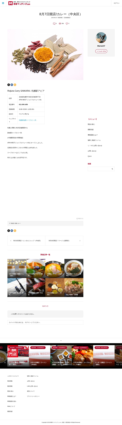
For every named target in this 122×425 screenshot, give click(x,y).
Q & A (89, 156)
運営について (31, 391)
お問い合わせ (92, 151)
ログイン (116, 3)
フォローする (102, 51)
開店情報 (9, 386)
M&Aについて (11, 406)
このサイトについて (13, 376)
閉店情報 (9, 381)
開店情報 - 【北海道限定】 (64, 17)
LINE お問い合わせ (32, 386)
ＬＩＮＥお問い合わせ (95, 145)
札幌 (16, 223)
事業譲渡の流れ (11, 401)
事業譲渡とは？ (93, 135)
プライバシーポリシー (33, 396)
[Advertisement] (101, 87)
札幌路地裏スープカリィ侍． (28, 120)
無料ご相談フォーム (94, 140)
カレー (19, 223)
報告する (80, 218)
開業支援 (91, 129)
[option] (18, 356)
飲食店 (12, 223)
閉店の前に (91, 124)
